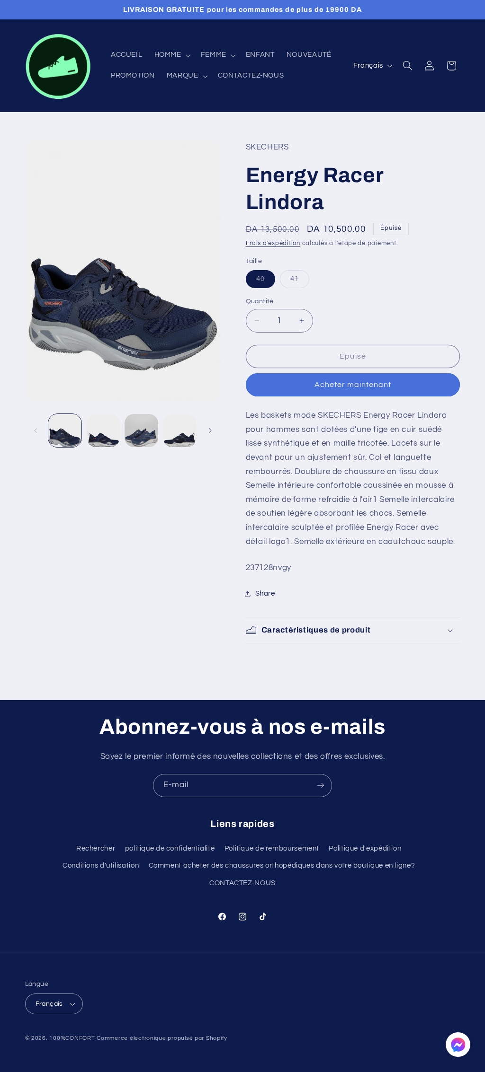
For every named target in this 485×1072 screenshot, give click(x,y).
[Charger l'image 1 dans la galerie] (64, 430)
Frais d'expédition (273, 243)
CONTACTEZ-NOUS (242, 883)
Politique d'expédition (365, 848)
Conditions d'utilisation (101, 865)
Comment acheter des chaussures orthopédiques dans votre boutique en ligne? (282, 865)
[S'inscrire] (321, 785)
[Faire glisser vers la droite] (210, 430)
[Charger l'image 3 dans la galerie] (141, 430)
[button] (171, 55)
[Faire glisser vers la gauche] (35, 430)
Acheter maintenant (353, 384)
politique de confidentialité (170, 848)
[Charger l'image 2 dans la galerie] (103, 430)
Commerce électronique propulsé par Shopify (162, 1038)
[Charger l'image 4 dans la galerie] (179, 430)
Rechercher (95, 848)
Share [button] (265, 593)
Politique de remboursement (272, 848)
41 (299, 281)
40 (265, 281)
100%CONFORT (72, 1038)
